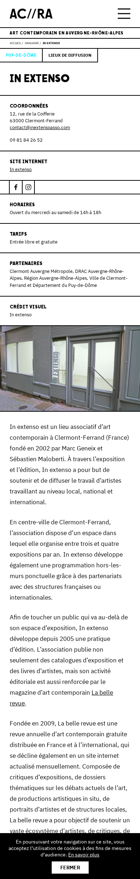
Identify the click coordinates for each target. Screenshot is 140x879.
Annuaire (32, 43)
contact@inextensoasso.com (40, 127)
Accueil (15, 43)
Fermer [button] (70, 867)
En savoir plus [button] (83, 854)
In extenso (21, 169)
